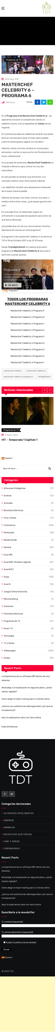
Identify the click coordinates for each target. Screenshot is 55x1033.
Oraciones (8, 606)
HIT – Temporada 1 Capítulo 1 (19, 439)
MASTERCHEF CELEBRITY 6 (36, 371)
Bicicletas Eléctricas (13, 510)
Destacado (9, 532)
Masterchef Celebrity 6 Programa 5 (27, 336)
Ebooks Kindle (10, 540)
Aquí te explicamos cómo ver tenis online (21, 717)
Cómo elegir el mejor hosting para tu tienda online (26, 699)
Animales (8, 503)
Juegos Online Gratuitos (15, 591)
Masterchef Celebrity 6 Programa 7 (27, 323)
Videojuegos (10, 650)
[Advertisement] (27, 1004)
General (7, 547)
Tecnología (9, 636)
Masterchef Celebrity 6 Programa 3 (27, 349)
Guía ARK (8, 555)
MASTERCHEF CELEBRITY (12, 371)
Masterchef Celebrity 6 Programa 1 (27, 362)
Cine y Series (10, 518)
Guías (6, 577)
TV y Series (9, 643)
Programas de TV (12, 621)
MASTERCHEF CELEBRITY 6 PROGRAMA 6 (18, 377)
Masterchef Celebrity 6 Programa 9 (27, 310)
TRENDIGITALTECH (44, 377)
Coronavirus (9, 525)
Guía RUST (9, 569)
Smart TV (8, 628)
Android (7, 495)
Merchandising (11, 599)
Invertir (7, 584)
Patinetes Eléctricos (13, 614)
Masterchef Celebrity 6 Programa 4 (27, 343)
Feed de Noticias (10, 726)
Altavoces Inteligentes (14, 488)
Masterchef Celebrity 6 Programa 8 (27, 317)
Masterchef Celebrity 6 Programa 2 (27, 356)
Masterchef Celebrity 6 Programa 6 (27, 330)
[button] (44, 390)
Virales (7, 658)
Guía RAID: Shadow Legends (17, 562)
